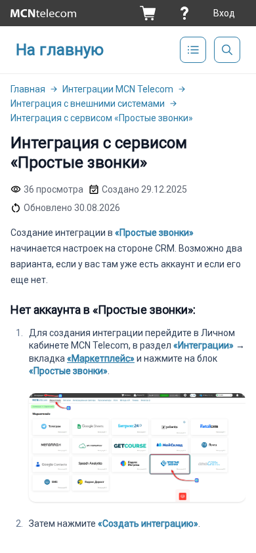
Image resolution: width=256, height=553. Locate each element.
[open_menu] (193, 50)
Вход (224, 13)
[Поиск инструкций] (227, 50)
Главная (28, 89)
